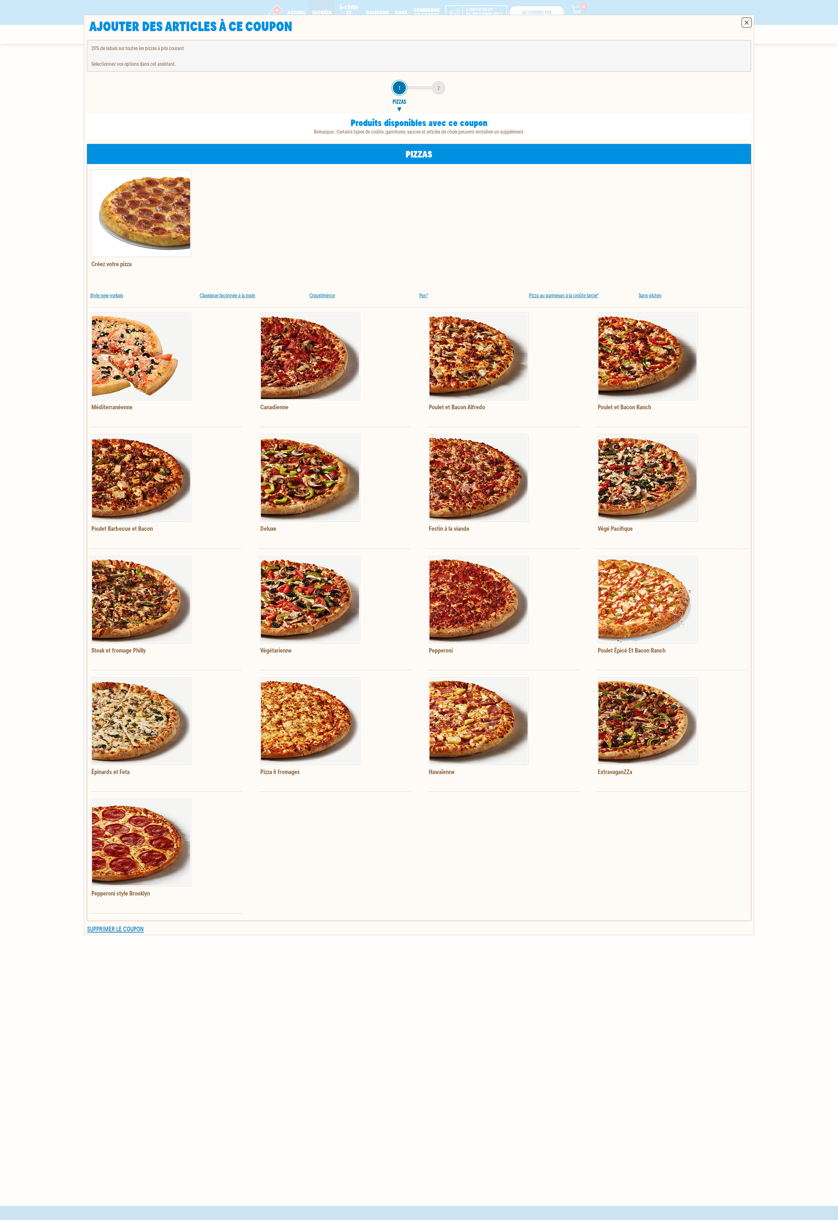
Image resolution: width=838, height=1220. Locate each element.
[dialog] (419, 475)
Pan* (423, 295)
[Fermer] (747, 23)
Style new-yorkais (106, 295)
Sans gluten (650, 295)
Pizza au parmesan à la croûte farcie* (564, 295)
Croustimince (322, 295)
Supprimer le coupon (115, 929)
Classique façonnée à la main (227, 295)
